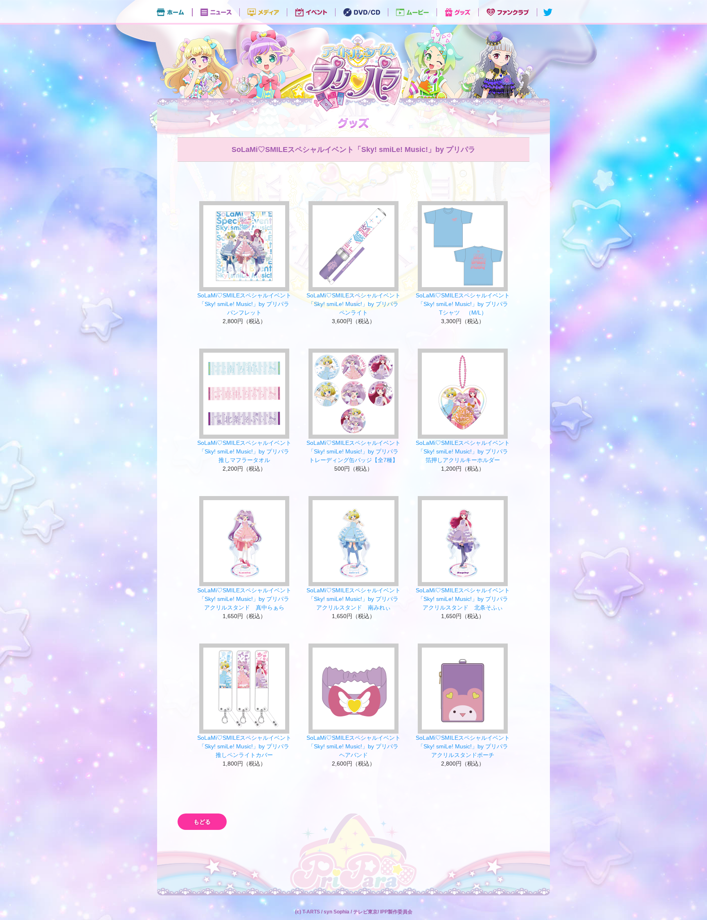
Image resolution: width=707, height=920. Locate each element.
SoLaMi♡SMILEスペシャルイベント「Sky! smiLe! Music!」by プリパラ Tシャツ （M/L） (465, 304)
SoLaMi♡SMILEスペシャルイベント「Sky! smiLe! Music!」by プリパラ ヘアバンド (355, 746)
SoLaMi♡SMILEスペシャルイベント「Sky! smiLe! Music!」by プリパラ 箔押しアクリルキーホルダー (465, 451)
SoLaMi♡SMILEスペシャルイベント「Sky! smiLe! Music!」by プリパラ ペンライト (355, 304)
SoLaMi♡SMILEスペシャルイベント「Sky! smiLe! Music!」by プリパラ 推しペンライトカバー (246, 746)
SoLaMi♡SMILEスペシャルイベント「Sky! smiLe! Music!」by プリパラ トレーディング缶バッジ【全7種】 (355, 451)
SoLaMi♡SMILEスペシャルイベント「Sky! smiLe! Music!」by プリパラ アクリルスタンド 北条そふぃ (465, 599)
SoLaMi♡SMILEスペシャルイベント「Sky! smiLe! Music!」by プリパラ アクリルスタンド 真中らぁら (246, 599)
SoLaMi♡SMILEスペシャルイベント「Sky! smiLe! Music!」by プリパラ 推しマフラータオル (246, 451)
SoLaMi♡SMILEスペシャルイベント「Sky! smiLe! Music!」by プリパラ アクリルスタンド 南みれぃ (355, 599)
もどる (202, 821)
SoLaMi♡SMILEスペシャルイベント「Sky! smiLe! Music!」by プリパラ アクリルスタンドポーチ (465, 746)
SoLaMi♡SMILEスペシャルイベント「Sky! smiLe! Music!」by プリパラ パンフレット (246, 304)
